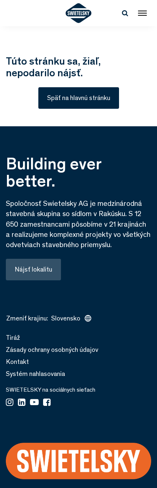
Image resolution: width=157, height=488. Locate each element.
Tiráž (13, 338)
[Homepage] (79, 13)
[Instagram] (10, 403)
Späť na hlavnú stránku (78, 98)
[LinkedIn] (22, 403)
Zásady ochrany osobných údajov (52, 350)
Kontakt (17, 362)
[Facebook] (47, 403)
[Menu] (142, 13)
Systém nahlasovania (35, 374)
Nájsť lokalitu (33, 269)
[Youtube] (34, 403)
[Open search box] (125, 13)
